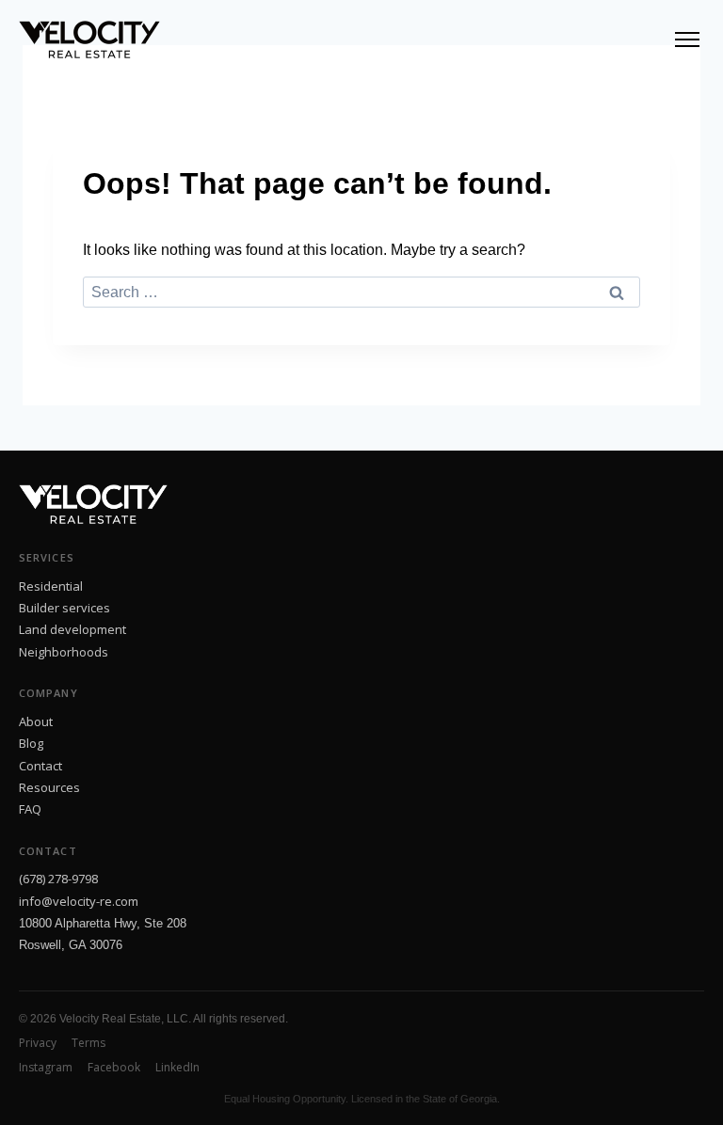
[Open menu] (687, 39)
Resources (49, 787)
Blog (31, 743)
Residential (51, 586)
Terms (88, 1043)
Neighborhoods (63, 651)
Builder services (64, 607)
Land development (72, 629)
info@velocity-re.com (78, 901)
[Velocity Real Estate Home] (89, 39)
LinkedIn (177, 1067)
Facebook (114, 1067)
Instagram (45, 1067)
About (36, 721)
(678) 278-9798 (58, 878)
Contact (40, 765)
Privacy (37, 1043)
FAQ (30, 808)
